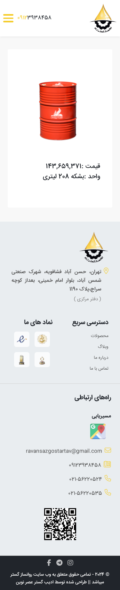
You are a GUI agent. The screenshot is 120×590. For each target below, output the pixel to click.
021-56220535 (85, 494)
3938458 (34, 18)
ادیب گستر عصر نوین (34, 582)
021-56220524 (85, 480)
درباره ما (101, 357)
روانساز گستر (21, 574)
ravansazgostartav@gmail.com (64, 451)
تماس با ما (99, 368)
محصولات (99, 336)
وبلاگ (103, 346)
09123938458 (85, 465)
